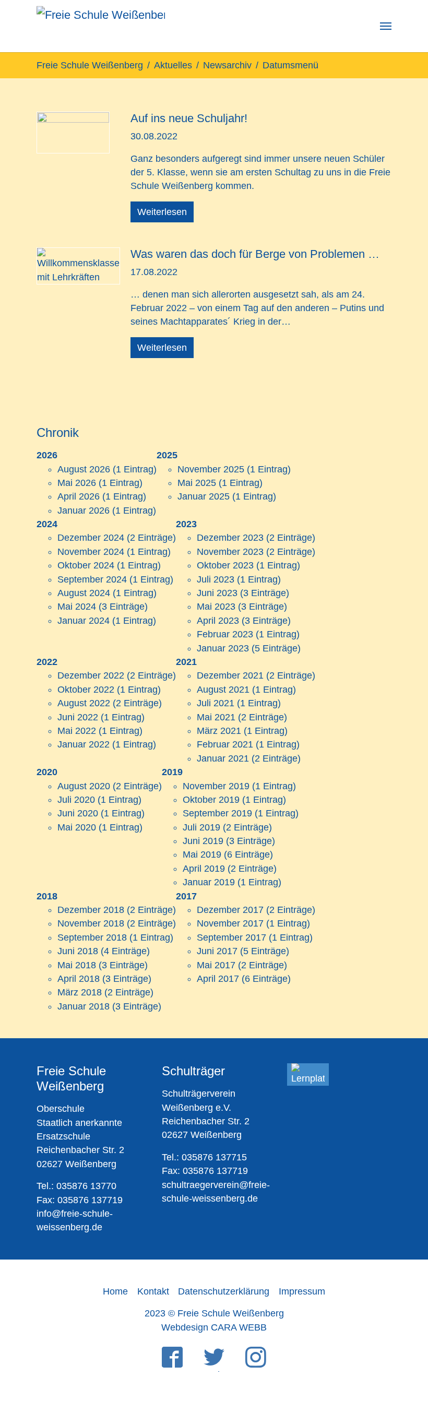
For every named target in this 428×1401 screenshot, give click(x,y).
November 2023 (230, 552)
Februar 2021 (225, 744)
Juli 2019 (201, 827)
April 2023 (218, 620)
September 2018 (92, 937)
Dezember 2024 (90, 537)
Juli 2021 (215, 703)
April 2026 (78, 496)
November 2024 (90, 552)
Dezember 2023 (230, 537)
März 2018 (79, 992)
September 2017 (231, 937)
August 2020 (83, 786)
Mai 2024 (76, 606)
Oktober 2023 (225, 565)
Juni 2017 (217, 951)
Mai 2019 (202, 854)
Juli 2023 (215, 579)
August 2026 (83, 469)
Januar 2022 (83, 744)
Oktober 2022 (85, 689)
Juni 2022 (77, 717)
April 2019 (204, 868)
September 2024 (92, 579)
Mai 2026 (76, 483)
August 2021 (223, 689)
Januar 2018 (83, 1006)
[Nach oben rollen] (404, 1340)
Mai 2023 (216, 606)
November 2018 (90, 923)
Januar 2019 (209, 882)
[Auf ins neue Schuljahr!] (73, 132)
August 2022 (83, 703)
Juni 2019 (203, 841)
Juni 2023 (217, 593)
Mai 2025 (196, 483)
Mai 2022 (76, 731)
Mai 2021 (216, 717)
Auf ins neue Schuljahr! (188, 118)
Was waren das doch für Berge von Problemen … (254, 253)
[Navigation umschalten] (385, 26)
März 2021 (219, 731)
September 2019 (217, 813)
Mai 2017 (216, 965)
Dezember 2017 (230, 910)
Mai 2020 (76, 827)
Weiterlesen (162, 212)
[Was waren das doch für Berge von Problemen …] (78, 265)
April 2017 (218, 978)
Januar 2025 (203, 496)
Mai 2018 (76, 965)
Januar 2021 (223, 758)
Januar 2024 (83, 620)
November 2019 (216, 786)
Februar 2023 (225, 634)
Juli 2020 (76, 799)
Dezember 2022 (90, 675)
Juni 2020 (77, 813)
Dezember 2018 (90, 910)
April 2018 (78, 978)
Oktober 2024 (85, 565)
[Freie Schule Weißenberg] (101, 26)
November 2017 (230, 923)
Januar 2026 (83, 510)
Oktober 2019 (211, 799)
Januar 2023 (223, 648)
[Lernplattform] (308, 1074)
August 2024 (83, 593)
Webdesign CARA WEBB (214, 1327)
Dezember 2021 (230, 675)
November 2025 (210, 469)
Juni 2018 (77, 951)
